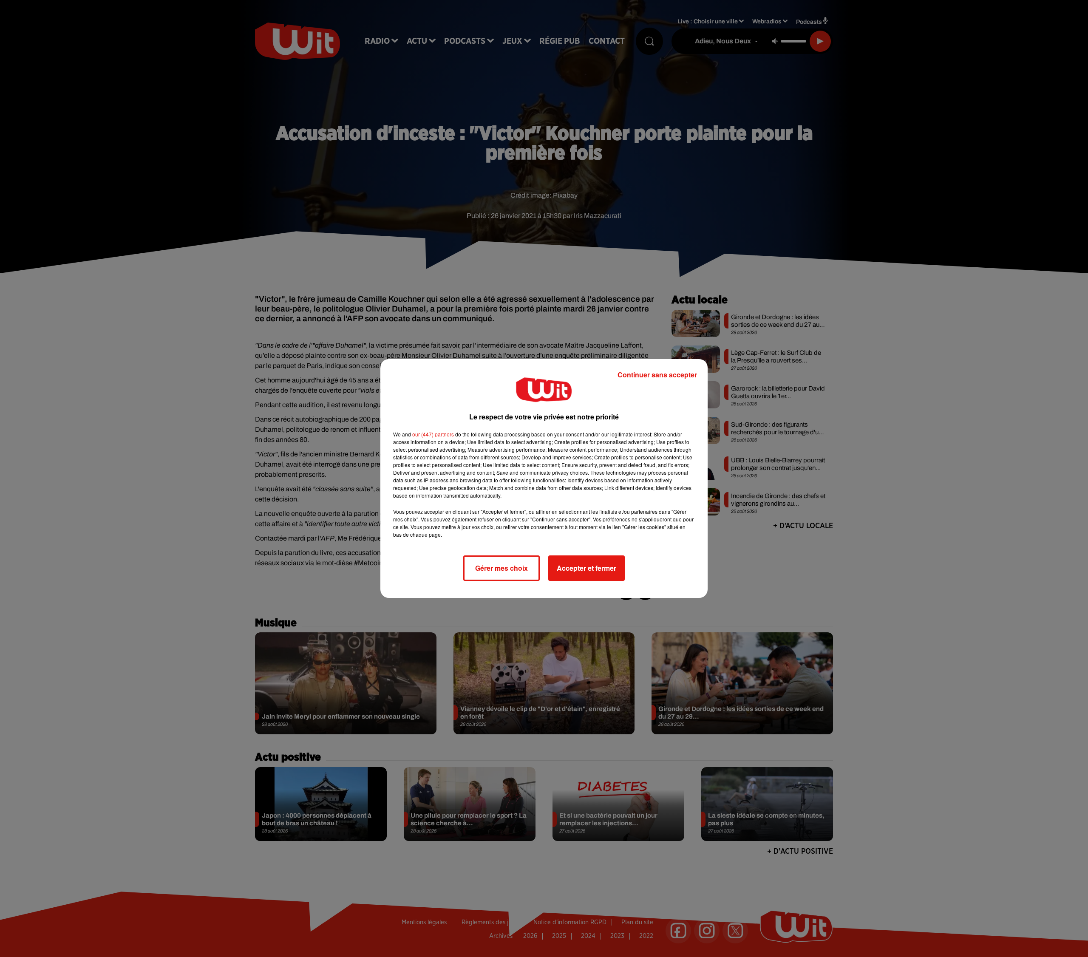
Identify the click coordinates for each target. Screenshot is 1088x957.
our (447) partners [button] (433, 434)
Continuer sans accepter (657, 374)
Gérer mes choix (501, 568)
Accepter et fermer (586, 568)
